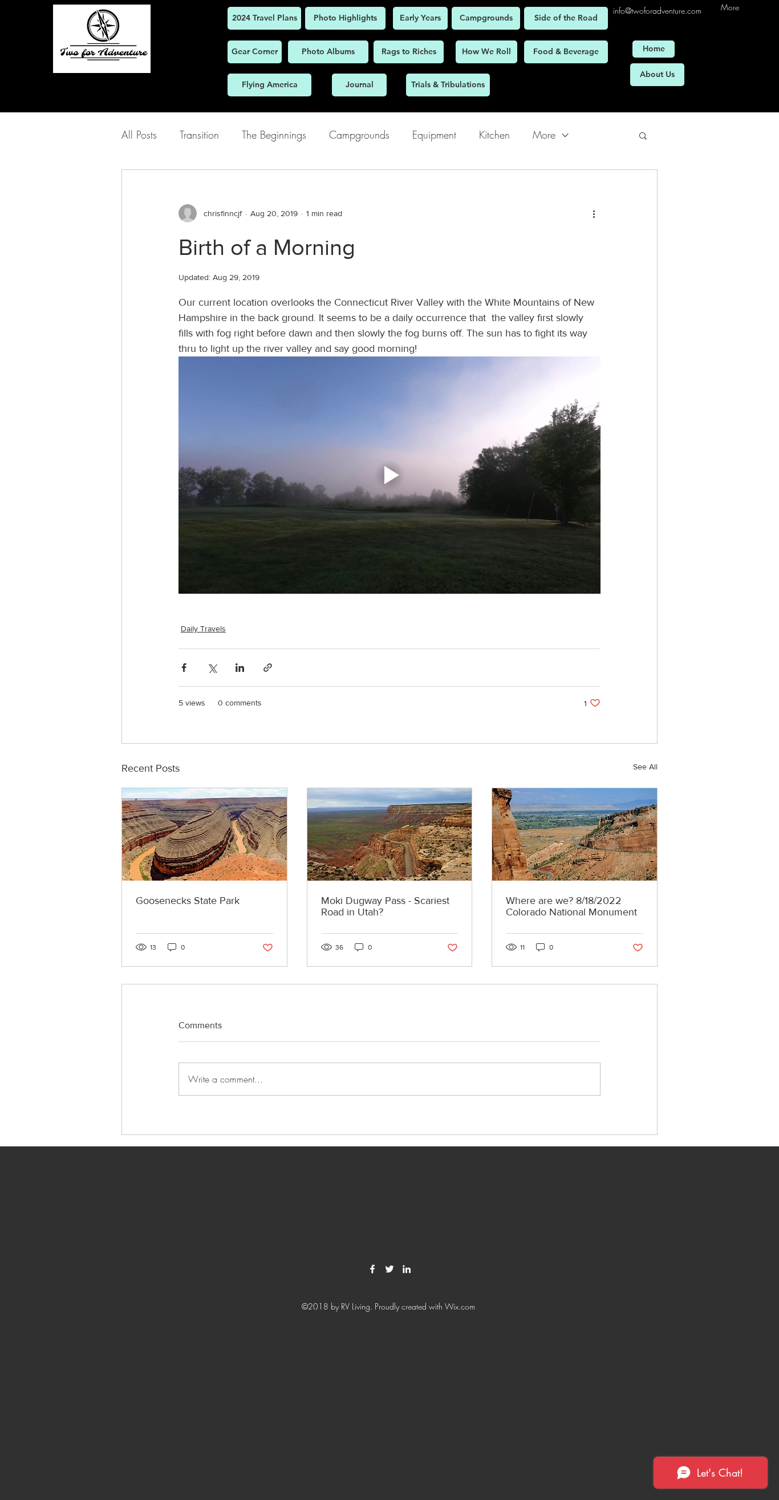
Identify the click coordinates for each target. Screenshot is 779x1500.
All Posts (139, 134)
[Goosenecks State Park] (204, 834)
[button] (643, 135)
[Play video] (389, 475)
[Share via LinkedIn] (239, 667)
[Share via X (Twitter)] (211, 667)
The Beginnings (274, 134)
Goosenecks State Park (188, 900)
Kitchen (494, 134)
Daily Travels (203, 628)
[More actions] (594, 213)
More (544, 134)
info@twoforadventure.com (657, 10)
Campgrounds (359, 134)
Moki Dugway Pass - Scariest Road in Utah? (385, 906)
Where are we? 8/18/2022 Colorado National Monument (571, 906)
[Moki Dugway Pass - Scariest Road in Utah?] (389, 834)
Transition (199, 134)
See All (645, 766)
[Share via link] (267, 667)
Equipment (434, 134)
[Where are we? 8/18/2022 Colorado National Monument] (574, 834)
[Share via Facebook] (183, 667)
